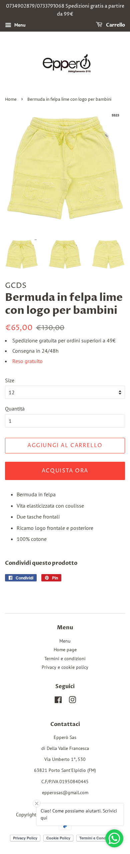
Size (9, 380)
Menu (19, 25)
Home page (65, 650)
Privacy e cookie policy (65, 667)
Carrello (115, 25)
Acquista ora (65, 470)
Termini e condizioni (65, 659)
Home (11, 99)
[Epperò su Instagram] (72, 701)
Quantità (15, 408)
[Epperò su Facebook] (58, 701)
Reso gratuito (27, 361)
